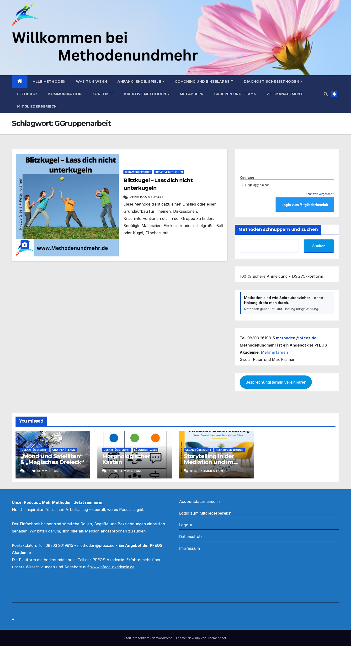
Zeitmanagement (285, 94)
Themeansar (216, 638)
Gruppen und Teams (235, 94)
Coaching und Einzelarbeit (204, 81)
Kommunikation (65, 94)
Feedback (27, 94)
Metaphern (192, 94)
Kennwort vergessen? (320, 194)
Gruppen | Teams (63, 449)
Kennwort (247, 177)
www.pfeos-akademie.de (112, 567)
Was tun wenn (91, 81)
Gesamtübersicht (138, 172)
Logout (185, 524)
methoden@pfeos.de (95, 545)
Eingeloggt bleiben (257, 185)
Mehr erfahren (274, 352)
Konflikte (103, 94)
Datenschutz (190, 536)
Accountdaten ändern (199, 501)
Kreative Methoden (145, 94)
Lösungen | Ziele (145, 449)
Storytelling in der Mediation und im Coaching (209, 462)
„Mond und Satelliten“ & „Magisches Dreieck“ (52, 459)
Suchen (318, 246)
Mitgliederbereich (37, 106)
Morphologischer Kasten (126, 459)
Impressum (189, 548)
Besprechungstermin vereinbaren (275, 382)
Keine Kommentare (147, 197)
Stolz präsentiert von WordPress (148, 638)
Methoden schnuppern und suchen (278, 229)
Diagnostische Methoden (272, 81)
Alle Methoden (49, 81)
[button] (326, 94)
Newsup (194, 638)
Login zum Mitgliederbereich (205, 513)
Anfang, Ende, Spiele (139, 81)
